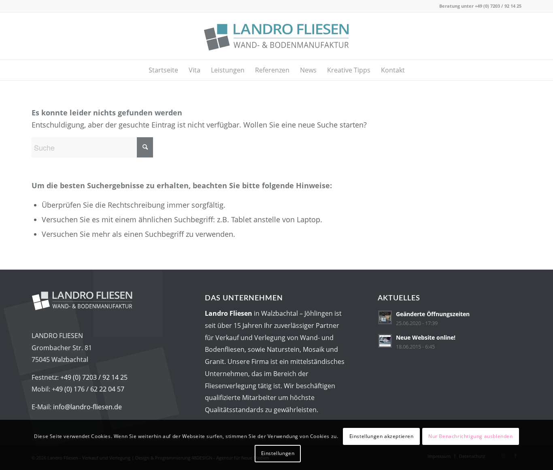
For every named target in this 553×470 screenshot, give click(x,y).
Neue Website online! (425, 337)
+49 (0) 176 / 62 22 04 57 (88, 389)
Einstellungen (278, 453)
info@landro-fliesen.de (87, 406)
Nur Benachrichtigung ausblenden (470, 436)
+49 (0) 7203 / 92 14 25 (498, 6)
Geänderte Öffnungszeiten (433, 314)
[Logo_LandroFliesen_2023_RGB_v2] (276, 36)
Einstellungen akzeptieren (381, 436)
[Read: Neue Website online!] (385, 341)
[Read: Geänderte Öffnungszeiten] (385, 317)
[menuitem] (163, 70)
